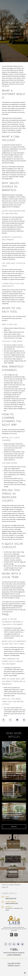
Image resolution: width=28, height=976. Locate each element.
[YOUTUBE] (18, 944)
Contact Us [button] (14, 872)
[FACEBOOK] (5, 944)
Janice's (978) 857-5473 (11, 903)
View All (14, 826)
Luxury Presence (14, 955)
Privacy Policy (14, 965)
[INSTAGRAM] (9, 944)
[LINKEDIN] (14, 944)
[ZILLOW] (22, 944)
